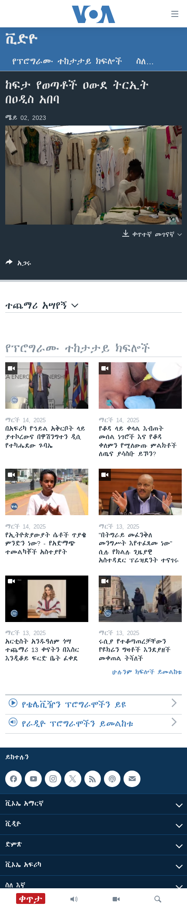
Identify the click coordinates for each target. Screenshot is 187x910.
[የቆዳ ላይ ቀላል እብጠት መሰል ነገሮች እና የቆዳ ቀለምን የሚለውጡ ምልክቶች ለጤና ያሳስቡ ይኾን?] (140, 385)
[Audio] (74, 899)
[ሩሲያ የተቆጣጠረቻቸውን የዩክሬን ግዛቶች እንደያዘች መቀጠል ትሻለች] (140, 599)
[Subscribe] (132, 779)
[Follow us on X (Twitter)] (72, 779)
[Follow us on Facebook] (13, 779)
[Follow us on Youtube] (33, 779)
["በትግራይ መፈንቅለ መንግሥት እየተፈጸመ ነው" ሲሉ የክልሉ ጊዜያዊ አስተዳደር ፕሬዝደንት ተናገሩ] (140, 492)
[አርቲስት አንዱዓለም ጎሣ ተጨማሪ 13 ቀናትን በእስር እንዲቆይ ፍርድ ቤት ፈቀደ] (46, 599)
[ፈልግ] (158, 899)
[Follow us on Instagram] (53, 779)
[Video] (116, 899)
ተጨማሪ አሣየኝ (38, 305)
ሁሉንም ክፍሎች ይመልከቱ (147, 671)
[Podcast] (112, 779)
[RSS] (92, 779)
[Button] (18, 265)
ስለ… (145, 61)
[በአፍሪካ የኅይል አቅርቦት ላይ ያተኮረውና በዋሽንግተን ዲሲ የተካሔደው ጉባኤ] (46, 385)
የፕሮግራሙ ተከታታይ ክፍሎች (67, 61)
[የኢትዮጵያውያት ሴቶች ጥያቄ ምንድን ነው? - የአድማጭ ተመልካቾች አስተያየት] (46, 492)
